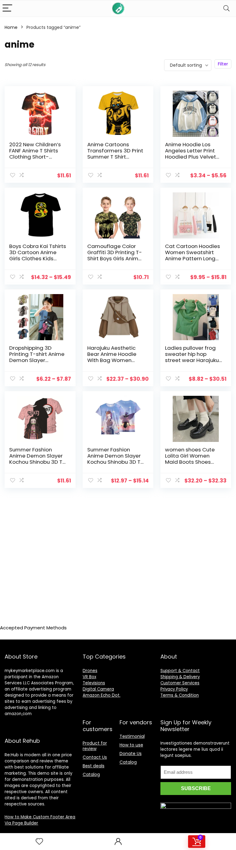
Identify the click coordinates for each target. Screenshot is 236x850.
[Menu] (7, 8)
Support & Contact (180, 671)
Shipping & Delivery (180, 677)
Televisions (94, 683)
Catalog (91, 774)
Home (11, 27)
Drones (90, 671)
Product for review (95, 746)
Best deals (93, 766)
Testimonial (132, 736)
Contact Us (95, 757)
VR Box (89, 677)
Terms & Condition (179, 695)
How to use (131, 745)
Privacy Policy (174, 689)
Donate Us (131, 753)
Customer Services (179, 683)
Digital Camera (98, 689)
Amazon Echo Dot (101, 695)
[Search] (226, 8)
